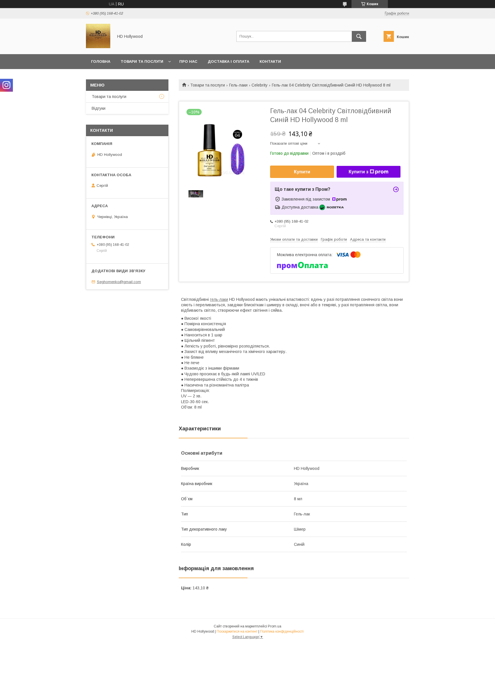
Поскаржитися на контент (237, 631)
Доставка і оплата (228, 61)
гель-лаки (219, 299)
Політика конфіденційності (282, 631)
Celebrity (260, 85)
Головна (100, 61)
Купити (302, 171)
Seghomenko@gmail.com (119, 282)
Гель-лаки (238, 85)
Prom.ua (274, 626)
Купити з (358, 171)
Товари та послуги (142, 61)
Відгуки (98, 108)
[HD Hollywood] (98, 46)
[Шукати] (359, 36)
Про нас (188, 61)
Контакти (270, 61)
